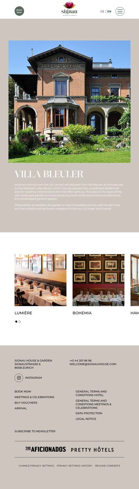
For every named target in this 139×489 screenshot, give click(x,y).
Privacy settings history (74, 465)
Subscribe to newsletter (35, 431)
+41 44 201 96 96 (81, 360)
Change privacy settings (36, 465)
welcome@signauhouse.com (93, 364)
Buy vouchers (26, 402)
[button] (16, 322)
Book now (23, 391)
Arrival (21, 408)
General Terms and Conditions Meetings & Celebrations (93, 404)
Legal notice (86, 419)
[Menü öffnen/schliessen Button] (120, 11)
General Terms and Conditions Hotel (91, 393)
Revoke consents (107, 465)
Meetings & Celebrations (34, 397)
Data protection (89, 413)
